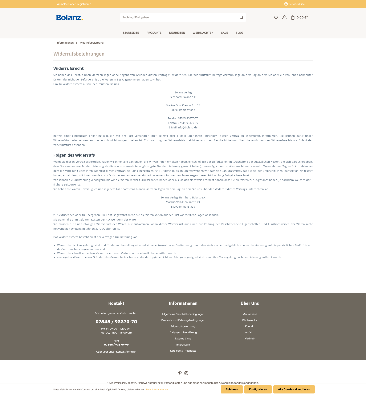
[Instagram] (186, 374)
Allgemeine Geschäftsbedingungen (183, 314)
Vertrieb (249, 338)
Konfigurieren (258, 389)
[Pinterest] (180, 374)
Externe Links (183, 338)
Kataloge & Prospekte (183, 350)
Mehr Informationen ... (158, 389)
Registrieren (83, 4)
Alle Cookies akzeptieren (294, 389)
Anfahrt (249, 332)
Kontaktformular (126, 351)
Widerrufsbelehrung (183, 326)
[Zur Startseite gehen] (69, 17)
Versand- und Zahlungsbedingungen (183, 320)
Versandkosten (173, 383)
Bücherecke (249, 320)
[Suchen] (241, 17)
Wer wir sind (250, 314)
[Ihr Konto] (284, 17)
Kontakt (249, 326)
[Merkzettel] (276, 17)
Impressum (183, 344)
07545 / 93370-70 (116, 321)
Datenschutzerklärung (183, 332)
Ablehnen (232, 389)
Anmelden (63, 4)
